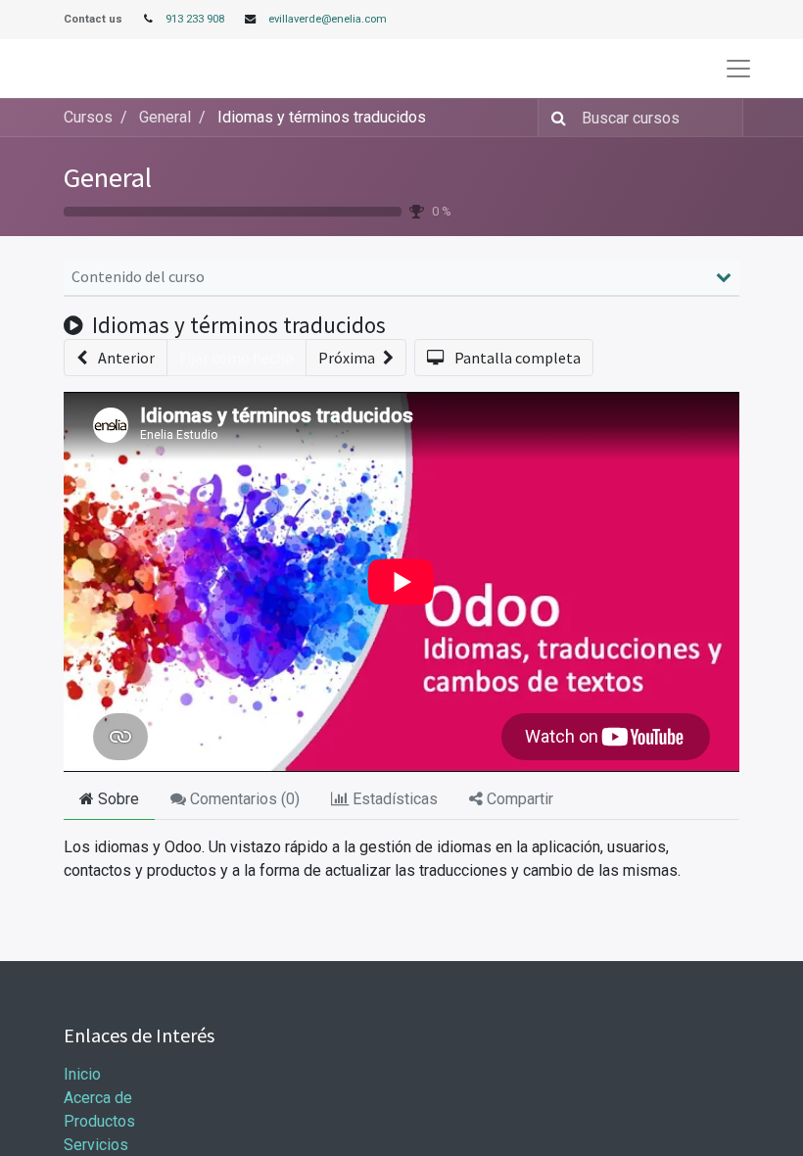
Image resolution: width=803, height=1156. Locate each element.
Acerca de (98, 1097)
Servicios (96, 1144)
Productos (99, 1121)
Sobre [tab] (116, 799)
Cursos (88, 117)
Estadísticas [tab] (393, 799)
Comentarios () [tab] (243, 799)
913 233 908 (194, 19)
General (108, 177)
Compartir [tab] (518, 799)
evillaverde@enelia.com (327, 19)
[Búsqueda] (555, 117)
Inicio (82, 1074)
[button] (115, 357)
